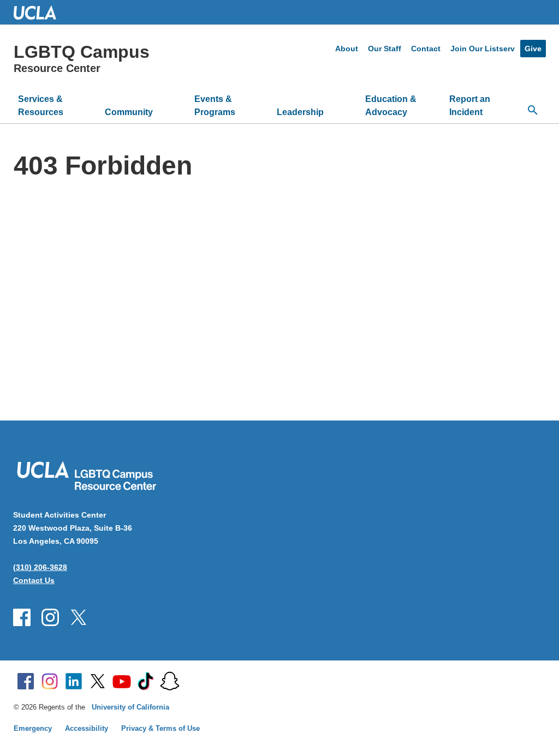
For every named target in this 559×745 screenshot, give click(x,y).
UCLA (40, 12)
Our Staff (384, 48)
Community (129, 112)
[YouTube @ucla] (122, 681)
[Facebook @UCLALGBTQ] (22, 617)
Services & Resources (40, 105)
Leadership (300, 112)
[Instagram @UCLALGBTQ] (50, 617)
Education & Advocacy (391, 105)
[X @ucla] (98, 681)
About (346, 48)
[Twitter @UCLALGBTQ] (79, 617)
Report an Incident (469, 105)
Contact (426, 48)
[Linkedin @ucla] (74, 681)
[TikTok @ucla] (146, 681)
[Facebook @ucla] (26, 681)
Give (533, 48)
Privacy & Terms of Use (160, 728)
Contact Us (34, 580)
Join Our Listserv (482, 48)
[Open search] (533, 110)
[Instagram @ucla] (50, 681)
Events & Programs (214, 105)
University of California (130, 707)
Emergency (33, 728)
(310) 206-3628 (40, 567)
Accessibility (86, 728)
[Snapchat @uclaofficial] (170, 681)
